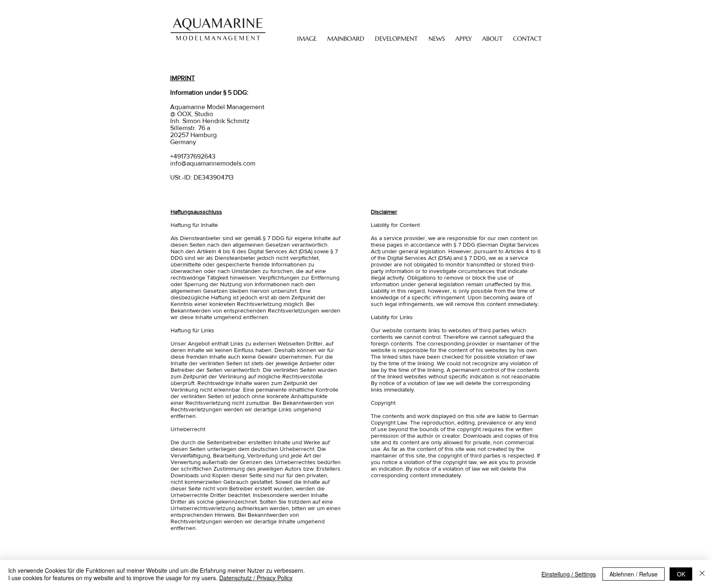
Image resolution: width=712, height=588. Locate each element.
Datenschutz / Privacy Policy (256, 578)
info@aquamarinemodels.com (212, 163)
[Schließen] (702, 574)
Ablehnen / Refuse (633, 574)
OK (681, 574)
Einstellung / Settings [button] (568, 574)
